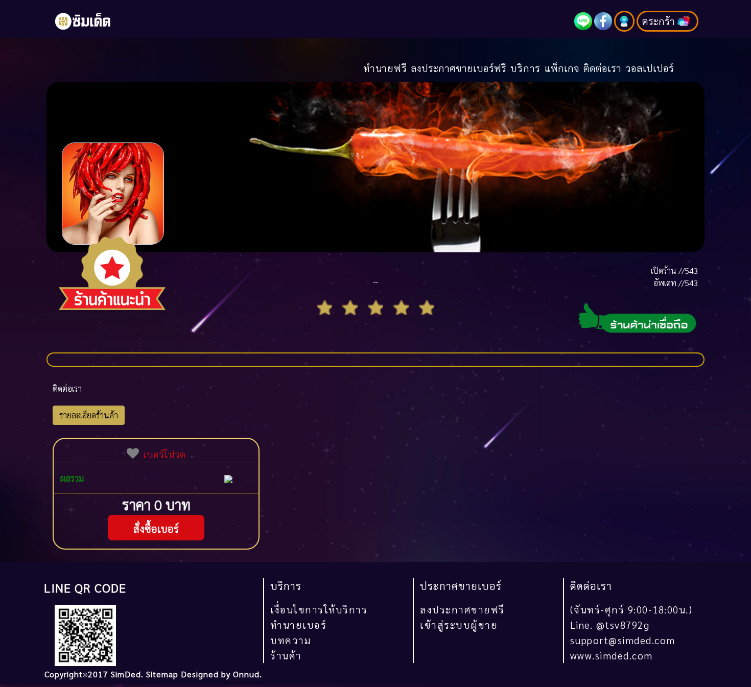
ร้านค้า (286, 655)
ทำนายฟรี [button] (385, 67)
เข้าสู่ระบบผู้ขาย (459, 624)
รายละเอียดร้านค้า (88, 415)
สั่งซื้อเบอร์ (156, 528)
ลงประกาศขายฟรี (462, 609)
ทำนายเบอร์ (298, 624)
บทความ (290, 639)
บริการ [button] (525, 67)
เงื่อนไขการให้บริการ (318, 609)
